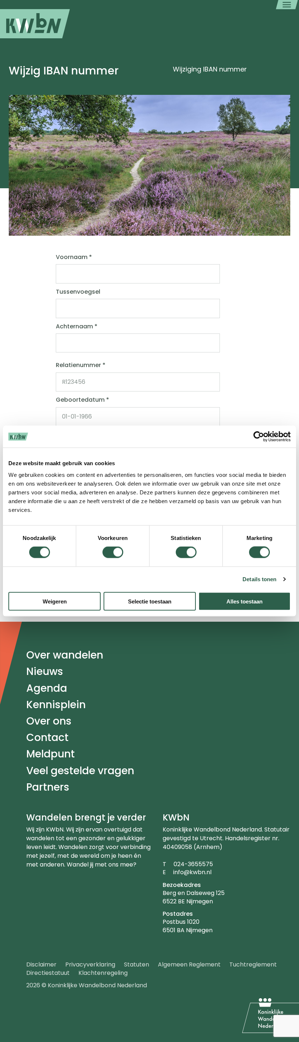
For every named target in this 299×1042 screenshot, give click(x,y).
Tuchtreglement (253, 964)
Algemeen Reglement (189, 964)
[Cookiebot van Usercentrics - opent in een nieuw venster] (259, 436)
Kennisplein (56, 705)
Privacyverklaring (90, 964)
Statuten (136, 964)
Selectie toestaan (149, 601)
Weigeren (55, 601)
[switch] (112, 552)
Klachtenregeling (103, 973)
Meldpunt (50, 754)
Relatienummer (80, 365)
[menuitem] (35, 23)
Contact (47, 737)
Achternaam (76, 327)
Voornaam (74, 257)
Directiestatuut (48, 973)
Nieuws (44, 671)
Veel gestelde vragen (80, 771)
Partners (47, 787)
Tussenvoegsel (78, 292)
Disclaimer (41, 964)
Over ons (48, 721)
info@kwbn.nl (192, 872)
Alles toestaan (244, 601)
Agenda (46, 688)
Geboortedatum (82, 400)
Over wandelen (64, 655)
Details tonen (259, 579)
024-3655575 (193, 864)
